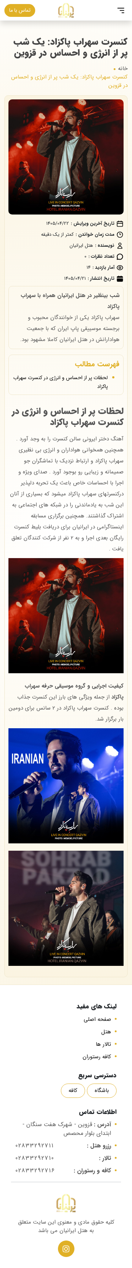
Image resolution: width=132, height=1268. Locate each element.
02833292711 (34, 1145)
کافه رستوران (96, 1056)
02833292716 (35, 1170)
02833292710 (34, 1158)
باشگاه (102, 1090)
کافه (73, 1090)
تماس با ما (19, 10)
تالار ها (103, 1044)
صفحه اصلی (97, 1019)
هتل (106, 1031)
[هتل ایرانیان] (65, 10)
